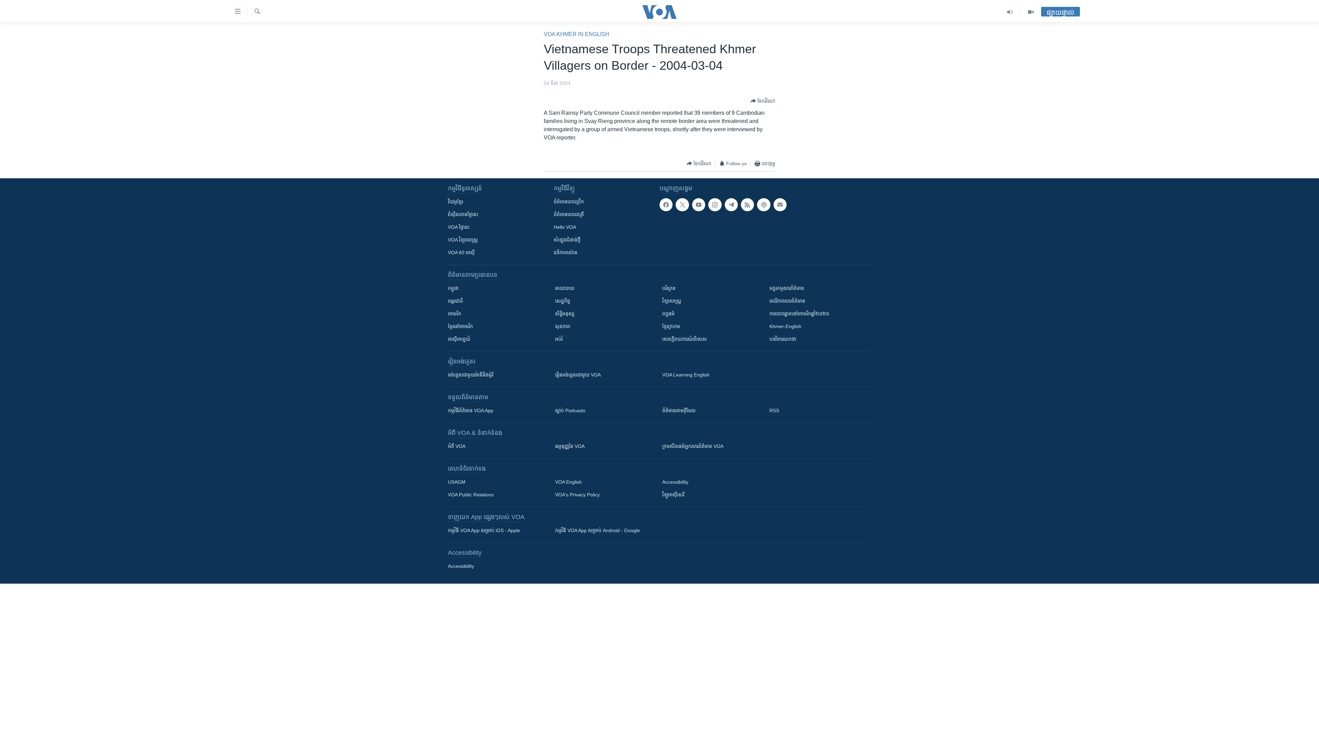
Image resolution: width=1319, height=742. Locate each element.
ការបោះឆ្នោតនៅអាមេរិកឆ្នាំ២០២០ (799, 313)
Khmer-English (785, 326)
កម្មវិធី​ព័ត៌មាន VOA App (470, 410)
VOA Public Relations (471, 494)
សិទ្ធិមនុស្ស (564, 313)
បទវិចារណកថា (782, 339)
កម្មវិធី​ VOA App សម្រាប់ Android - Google (597, 530)
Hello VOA (565, 227)
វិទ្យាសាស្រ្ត (671, 301)
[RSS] (747, 204)
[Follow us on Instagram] (714, 204)
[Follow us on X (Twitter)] (682, 204)
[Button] (763, 101)
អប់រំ (559, 339)
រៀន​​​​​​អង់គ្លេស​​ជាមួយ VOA (578, 375)
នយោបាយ (564, 288)
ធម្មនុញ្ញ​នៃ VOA (570, 446)
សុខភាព (562, 326)
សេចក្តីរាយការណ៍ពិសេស (684, 339)
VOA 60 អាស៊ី (461, 252)
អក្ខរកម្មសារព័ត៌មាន (786, 288)
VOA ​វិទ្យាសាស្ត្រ (463, 240)
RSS (774, 410)
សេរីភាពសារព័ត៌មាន (787, 301)
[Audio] (1010, 12)
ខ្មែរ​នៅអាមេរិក (460, 326)
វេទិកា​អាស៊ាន (565, 252)
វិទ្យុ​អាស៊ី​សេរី (673, 494)
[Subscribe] (780, 204)
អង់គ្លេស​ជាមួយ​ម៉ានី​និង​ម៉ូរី (470, 375)
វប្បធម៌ (668, 313)
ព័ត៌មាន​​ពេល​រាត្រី (569, 214)
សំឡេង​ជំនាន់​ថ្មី (567, 240)
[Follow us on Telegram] (731, 204)
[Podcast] (763, 204)
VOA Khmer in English (576, 34)
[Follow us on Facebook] (666, 204)
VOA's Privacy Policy (577, 494)
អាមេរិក (454, 313)
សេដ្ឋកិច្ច (562, 301)
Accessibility (675, 482)
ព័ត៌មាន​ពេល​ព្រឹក (569, 201)
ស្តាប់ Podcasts (570, 410)
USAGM (456, 482)
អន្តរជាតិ (455, 301)
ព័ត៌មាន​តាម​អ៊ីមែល (679, 410)
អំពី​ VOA (456, 446)
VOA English (568, 482)
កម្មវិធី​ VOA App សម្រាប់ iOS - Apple (484, 530)
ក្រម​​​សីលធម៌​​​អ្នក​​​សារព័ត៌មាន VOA (692, 446)
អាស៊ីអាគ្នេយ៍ (459, 339)
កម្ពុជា (453, 288)
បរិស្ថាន (669, 288)
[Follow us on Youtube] (698, 204)
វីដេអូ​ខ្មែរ (455, 201)
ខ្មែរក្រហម (671, 326)
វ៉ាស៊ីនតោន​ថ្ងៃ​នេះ (463, 214)
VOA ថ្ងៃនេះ (459, 227)
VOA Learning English (686, 375)
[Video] (1031, 12)
